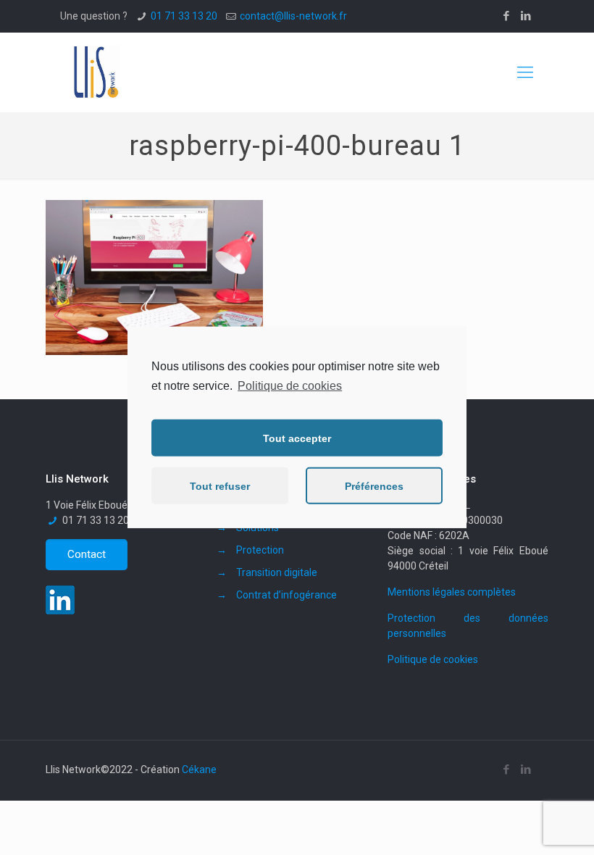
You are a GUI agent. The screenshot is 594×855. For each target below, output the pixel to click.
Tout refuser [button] (220, 486)
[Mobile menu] (525, 72)
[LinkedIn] (526, 15)
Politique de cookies (433, 659)
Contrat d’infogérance (286, 595)
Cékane (199, 769)
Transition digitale (276, 572)
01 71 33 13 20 (184, 16)
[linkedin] (64, 611)
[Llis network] (94, 72)
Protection (260, 550)
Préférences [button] (374, 486)
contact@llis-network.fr (293, 16)
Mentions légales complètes (452, 592)
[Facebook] (506, 15)
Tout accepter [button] (297, 438)
